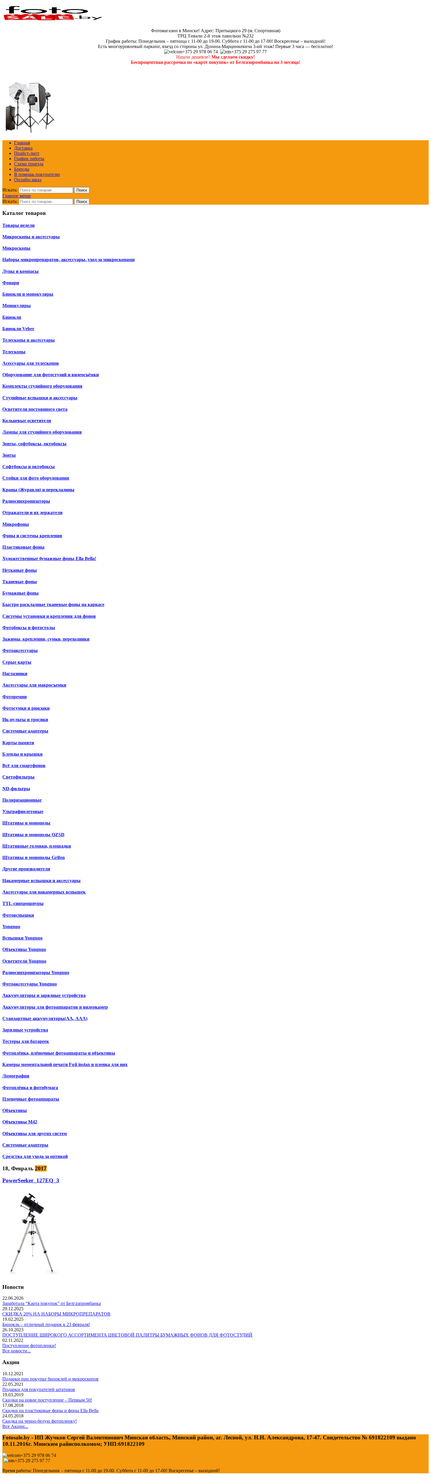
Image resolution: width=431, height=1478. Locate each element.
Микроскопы (16, 248)
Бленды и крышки (22, 754)
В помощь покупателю (37, 174)
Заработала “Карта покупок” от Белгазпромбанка (51, 1303)
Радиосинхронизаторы (26, 501)
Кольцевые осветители (26, 420)
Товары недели (18, 225)
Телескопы (14, 351)
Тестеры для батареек (25, 1041)
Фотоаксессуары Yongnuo (29, 983)
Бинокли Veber (18, 328)
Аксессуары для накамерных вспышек (44, 891)
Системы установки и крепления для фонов (49, 616)
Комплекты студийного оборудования (42, 386)
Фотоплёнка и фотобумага (30, 1087)
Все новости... (16, 1350)
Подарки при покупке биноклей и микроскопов (50, 1378)
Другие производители (26, 868)
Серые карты (16, 662)
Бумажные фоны (20, 593)
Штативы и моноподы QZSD (33, 834)
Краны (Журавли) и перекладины (38, 489)
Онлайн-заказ (27, 179)
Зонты (9, 455)
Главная (22, 142)
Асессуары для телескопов (30, 363)
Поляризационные (22, 800)
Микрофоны (15, 524)
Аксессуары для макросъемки (34, 684)
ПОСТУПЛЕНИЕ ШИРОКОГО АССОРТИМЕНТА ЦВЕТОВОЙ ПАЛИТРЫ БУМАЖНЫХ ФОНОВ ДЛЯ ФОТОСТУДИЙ (127, 1334)
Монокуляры (16, 305)
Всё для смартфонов (23, 765)
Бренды (21, 169)
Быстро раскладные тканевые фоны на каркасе (53, 604)
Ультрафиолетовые (22, 811)
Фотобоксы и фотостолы (28, 627)
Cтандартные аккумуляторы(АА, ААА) (44, 1018)
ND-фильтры (16, 788)
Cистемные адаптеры (25, 1144)
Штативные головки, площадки (36, 846)
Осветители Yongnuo (24, 961)
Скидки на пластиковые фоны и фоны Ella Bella (50, 1410)
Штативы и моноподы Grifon (33, 857)
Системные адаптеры (25, 730)
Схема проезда (28, 163)
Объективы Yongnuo (24, 949)
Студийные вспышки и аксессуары (39, 397)
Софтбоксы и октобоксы (28, 466)
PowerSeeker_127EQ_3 (30, 1180)
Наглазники (14, 673)
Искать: (10, 189)
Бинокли (11, 317)
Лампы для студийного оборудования (42, 432)
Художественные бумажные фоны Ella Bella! (49, 558)
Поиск (82, 190)
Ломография (15, 1075)
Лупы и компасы (20, 271)
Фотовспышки (18, 915)
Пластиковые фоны (23, 547)
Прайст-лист (26, 153)
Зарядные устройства (25, 1029)
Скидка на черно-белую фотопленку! (39, 1421)
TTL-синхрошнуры (23, 903)
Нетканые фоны (19, 570)
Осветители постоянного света (34, 409)
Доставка (23, 148)
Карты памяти (18, 742)
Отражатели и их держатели (32, 512)
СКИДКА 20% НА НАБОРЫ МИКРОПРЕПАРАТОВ (56, 1313)
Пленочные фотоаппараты (30, 1098)
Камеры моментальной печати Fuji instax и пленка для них (65, 1064)
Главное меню (16, 195)
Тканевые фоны (19, 581)
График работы (29, 158)
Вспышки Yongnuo (22, 937)
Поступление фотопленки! (29, 1345)
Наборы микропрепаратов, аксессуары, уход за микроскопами (68, 259)
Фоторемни (14, 696)
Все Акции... (15, 1426)
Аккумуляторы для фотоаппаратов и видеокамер (55, 1007)
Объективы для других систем (34, 1133)
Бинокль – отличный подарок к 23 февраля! (46, 1324)
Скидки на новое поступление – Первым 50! (47, 1399)
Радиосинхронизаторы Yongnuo (35, 972)
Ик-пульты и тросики (25, 719)
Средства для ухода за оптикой (35, 1156)
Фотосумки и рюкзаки (26, 708)
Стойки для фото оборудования (35, 477)
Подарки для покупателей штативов (38, 1389)
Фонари (10, 282)
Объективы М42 (19, 1121)
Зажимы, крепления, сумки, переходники (45, 639)
